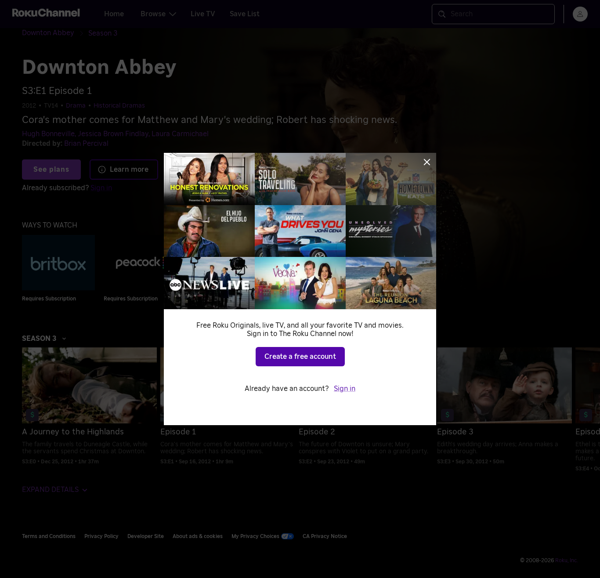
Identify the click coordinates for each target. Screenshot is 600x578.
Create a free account (300, 356)
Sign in (344, 388)
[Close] (427, 162)
